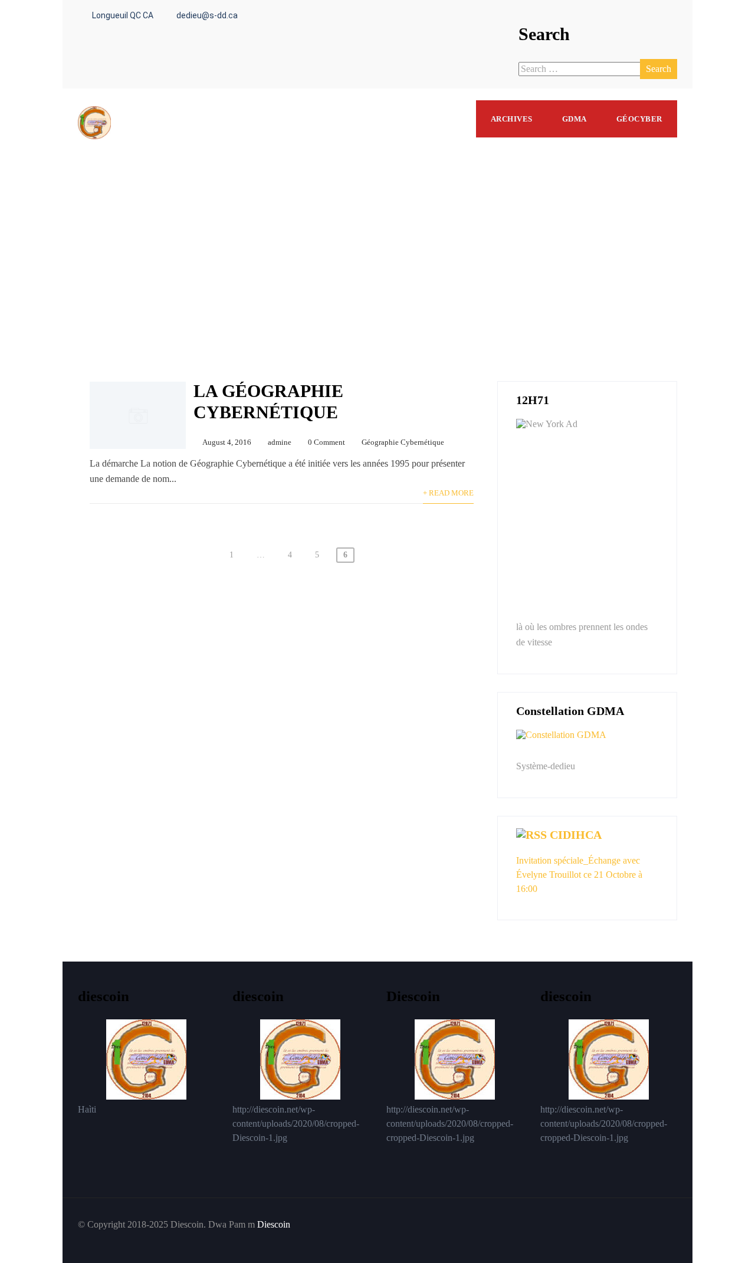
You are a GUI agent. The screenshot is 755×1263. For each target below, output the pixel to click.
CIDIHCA (576, 834)
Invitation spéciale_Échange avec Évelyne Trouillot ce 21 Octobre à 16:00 (579, 874)
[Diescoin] (94, 93)
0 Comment (326, 442)
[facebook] (664, 1224)
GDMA (574, 118)
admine (279, 442)
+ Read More (448, 493)
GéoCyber (639, 118)
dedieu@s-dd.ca (207, 15)
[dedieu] (587, 743)
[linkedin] (673, 1224)
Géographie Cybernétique (403, 442)
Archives (512, 118)
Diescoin (273, 1224)
